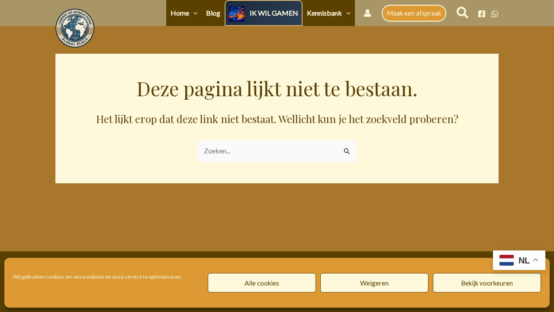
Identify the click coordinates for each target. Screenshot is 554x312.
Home (180, 13)
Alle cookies (262, 283)
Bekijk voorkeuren (487, 283)
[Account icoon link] (367, 13)
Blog (213, 13)
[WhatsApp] (495, 14)
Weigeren (374, 283)
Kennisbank (324, 13)
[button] (193, 13)
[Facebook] (482, 14)
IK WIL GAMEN (274, 13)
